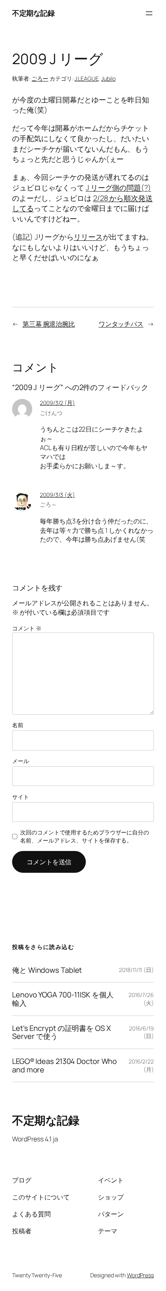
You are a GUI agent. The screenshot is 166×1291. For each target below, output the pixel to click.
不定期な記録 (33, 13)
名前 (17, 725)
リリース (88, 237)
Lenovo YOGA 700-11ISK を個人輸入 (63, 999)
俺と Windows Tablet (47, 970)
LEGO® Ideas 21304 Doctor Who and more (64, 1065)
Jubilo (108, 78)
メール (20, 761)
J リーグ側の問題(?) (118, 187)
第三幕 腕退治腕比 (49, 323)
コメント (26, 628)
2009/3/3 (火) (57, 494)
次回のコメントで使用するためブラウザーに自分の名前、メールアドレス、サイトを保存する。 (84, 836)
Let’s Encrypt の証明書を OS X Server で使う (61, 1032)
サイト (20, 797)
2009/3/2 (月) (57, 403)
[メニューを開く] (149, 13)
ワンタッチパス (121, 323)
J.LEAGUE (86, 78)
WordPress (140, 1275)
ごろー (39, 78)
